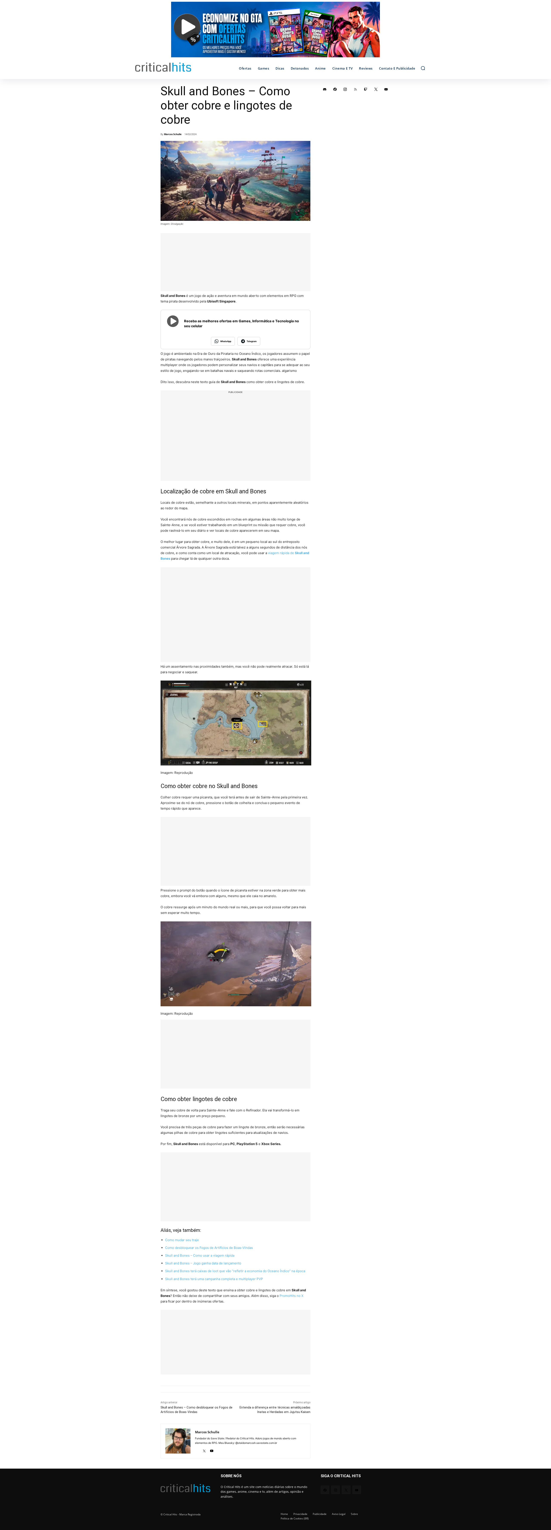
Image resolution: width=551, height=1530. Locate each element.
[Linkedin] (196, 1449)
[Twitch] (366, 89)
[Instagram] (345, 89)
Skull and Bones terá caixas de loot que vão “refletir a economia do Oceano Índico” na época (235, 1271)
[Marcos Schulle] (177, 1441)
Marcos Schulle (173, 134)
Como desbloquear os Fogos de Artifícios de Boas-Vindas (209, 1248)
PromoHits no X (291, 1296)
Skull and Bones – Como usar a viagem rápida (199, 1255)
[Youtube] (211, 1449)
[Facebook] (335, 89)
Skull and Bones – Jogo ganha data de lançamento (203, 1263)
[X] (204, 1449)
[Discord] (325, 89)
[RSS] (355, 89)
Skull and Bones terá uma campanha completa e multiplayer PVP (214, 1279)
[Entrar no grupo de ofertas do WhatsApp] (275, 32)
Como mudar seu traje (182, 1240)
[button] (423, 68)
